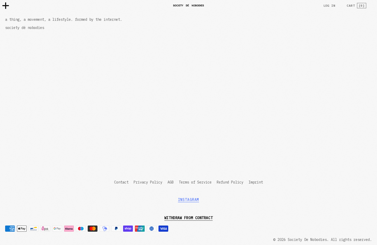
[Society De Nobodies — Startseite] (188, 5)
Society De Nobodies (307, 239)
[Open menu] (5, 5)
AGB (170, 182)
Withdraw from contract (188, 218)
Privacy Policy (148, 182)
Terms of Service (195, 182)
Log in (329, 5)
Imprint (256, 182)
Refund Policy (230, 182)
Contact (121, 182)
